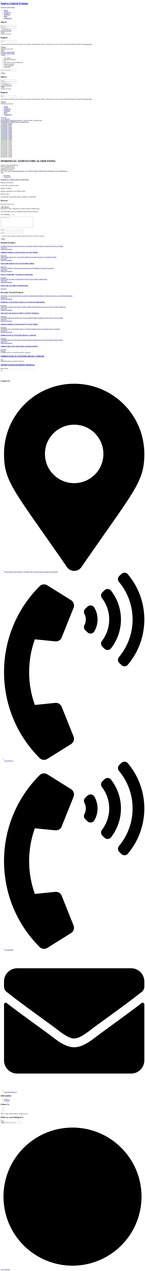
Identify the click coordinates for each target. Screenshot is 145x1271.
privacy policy (88, 44)
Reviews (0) (7, 177)
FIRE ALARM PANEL (40, 171)
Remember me (6, 29)
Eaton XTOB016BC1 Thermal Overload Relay (17, 274)
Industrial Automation (9, 120)
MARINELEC (51, 171)
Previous (3, 351)
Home (2, 120)
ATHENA (30, 171)
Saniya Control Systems (14, 3)
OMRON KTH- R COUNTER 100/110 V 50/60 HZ (18, 335)
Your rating (4, 214)
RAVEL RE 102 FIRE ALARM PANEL (14, 286)
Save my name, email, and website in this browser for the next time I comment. (23, 236)
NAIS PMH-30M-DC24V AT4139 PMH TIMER (17, 263)
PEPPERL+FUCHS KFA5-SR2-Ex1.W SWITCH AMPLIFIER (23, 302)
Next (2, 359)
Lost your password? (6, 30)
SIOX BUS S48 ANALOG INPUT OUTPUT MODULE (20, 313)
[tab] (74, 175)
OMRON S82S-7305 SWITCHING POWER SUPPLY (19, 346)
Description (7, 175)
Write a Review (5, 207)
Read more (3, 255)
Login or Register (5, 1269)
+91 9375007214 (5, 119)
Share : (2, 172)
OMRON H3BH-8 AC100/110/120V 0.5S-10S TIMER (19, 252)
